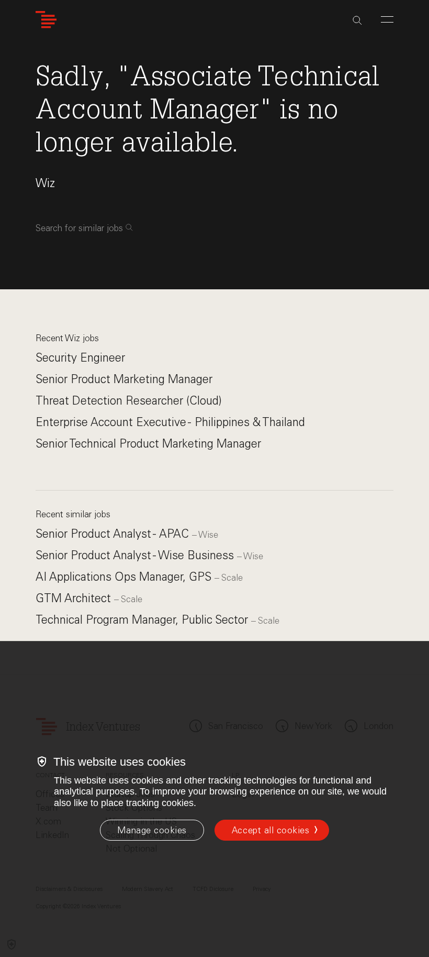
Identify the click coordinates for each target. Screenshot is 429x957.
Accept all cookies (270, 830)
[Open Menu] (387, 19)
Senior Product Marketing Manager (124, 379)
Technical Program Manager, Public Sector (143, 620)
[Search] (357, 20)
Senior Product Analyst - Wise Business (136, 555)
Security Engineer (80, 358)
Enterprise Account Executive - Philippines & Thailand (170, 422)
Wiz (45, 183)
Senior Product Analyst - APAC (114, 534)
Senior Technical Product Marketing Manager (148, 444)
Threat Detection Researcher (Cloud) (129, 401)
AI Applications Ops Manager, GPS (125, 577)
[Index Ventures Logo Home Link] (46, 19)
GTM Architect (75, 598)
